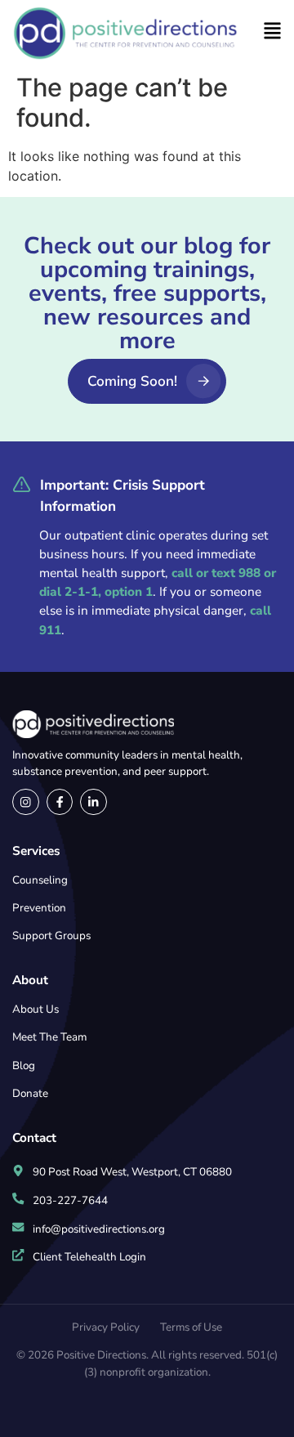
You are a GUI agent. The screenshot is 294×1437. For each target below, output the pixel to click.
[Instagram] (25, 802)
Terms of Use (191, 1327)
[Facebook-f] (60, 802)
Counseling (40, 880)
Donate (30, 1093)
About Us (35, 1009)
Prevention (39, 907)
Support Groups (51, 935)
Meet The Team (49, 1037)
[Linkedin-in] (93, 802)
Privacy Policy (106, 1327)
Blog (23, 1065)
